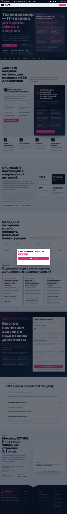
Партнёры (35, 5)
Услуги (15, 5)
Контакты (50, 5)
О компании (29, 5)
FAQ (45, 5)
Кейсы (41, 5)
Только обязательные (33, 262)
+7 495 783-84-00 (53, 1)
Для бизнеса (22, 5)
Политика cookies (22, 254)
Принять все (33, 258)
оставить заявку (32, 1)
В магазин (62, 5)
